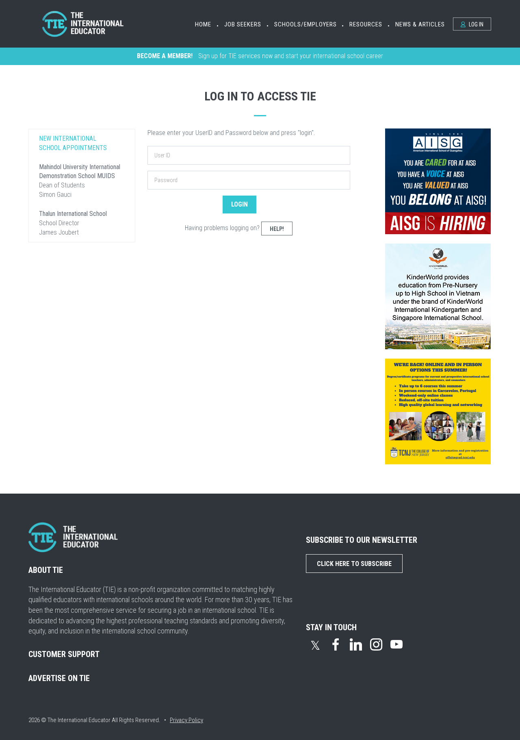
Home (203, 24)
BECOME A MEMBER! (165, 56)
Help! (277, 229)
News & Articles (420, 24)
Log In (475, 24)
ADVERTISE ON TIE (59, 678)
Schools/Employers (305, 24)
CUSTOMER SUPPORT (64, 654)
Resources (365, 24)
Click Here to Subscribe (354, 564)
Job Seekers (242, 24)
